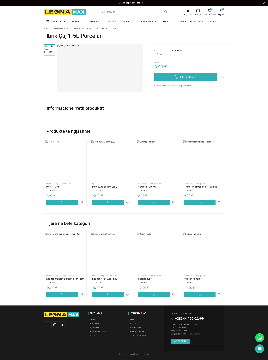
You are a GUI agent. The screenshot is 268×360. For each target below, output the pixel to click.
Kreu (46, 28)
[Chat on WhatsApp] (259, 337)
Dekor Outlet (217, 21)
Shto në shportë (188, 77)
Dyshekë (110, 21)
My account (94, 327)
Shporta (221, 15)
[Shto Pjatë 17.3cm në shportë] (62, 202)
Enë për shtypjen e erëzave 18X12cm (65, 278)
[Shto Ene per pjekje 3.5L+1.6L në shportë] (108, 294)
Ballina (92, 319)
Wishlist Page (135, 327)
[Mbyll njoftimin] (264, 3)
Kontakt (93, 335)
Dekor (126, 21)
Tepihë (166, 21)
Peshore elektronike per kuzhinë (200, 186)
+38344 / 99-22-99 (189, 319)
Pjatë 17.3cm (53, 186)
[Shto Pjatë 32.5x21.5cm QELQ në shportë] (108, 202)
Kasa (132, 319)
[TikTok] (62, 325)
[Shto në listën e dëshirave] (222, 77)
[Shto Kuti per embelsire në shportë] (200, 294)
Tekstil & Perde (146, 21)
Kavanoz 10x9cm (147, 186)
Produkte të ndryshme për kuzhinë (84, 28)
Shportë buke (145, 278)
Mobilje (75, 21)
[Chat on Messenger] (259, 348)
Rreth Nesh (94, 323)
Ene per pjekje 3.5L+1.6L (104, 278)
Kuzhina (92, 21)
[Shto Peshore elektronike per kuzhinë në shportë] (200, 202)
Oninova (146, 354)
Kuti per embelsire (193, 278)
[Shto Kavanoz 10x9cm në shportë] (154, 202)
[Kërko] (166, 12)
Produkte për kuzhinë (190, 21)
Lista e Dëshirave (210, 15)
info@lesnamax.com (179, 331)
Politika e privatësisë (98, 331)
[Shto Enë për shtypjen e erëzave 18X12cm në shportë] (62, 294)
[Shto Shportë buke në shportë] (154, 294)
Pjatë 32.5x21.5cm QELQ (104, 186)
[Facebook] (47, 325)
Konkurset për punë (138, 335)
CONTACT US (180, 341)
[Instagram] (55, 325)
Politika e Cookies (137, 331)
